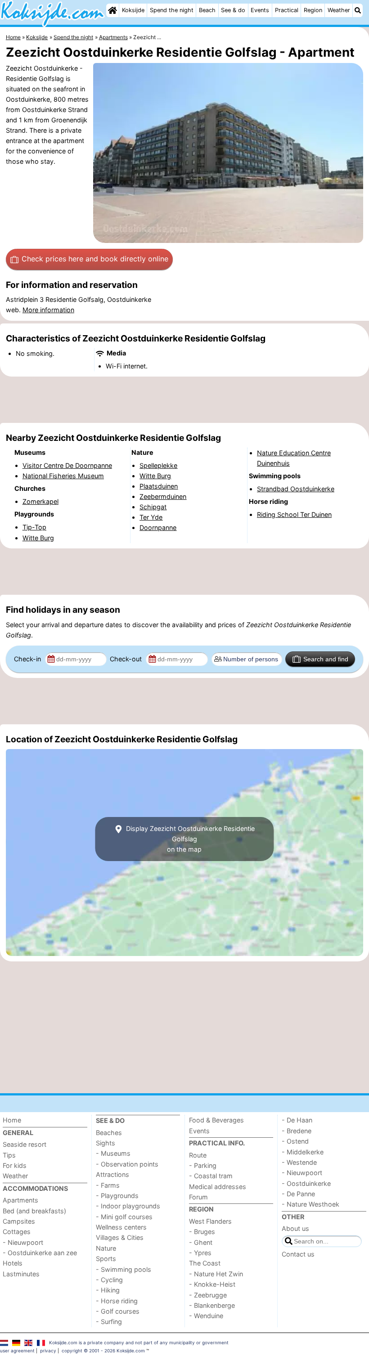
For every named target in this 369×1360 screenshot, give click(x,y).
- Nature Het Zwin (216, 1274)
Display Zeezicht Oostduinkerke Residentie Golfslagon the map (189, 839)
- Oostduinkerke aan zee (40, 1253)
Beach (207, 10)
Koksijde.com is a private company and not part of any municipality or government (139, 1342)
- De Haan (297, 1120)
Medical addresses (217, 1186)
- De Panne (298, 1194)
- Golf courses (118, 1311)
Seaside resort (24, 1144)
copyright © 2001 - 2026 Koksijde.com (103, 1350)
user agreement (17, 1350)
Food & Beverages (216, 1120)
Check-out (127, 659)
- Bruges (202, 1231)
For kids (15, 1165)
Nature (106, 1248)
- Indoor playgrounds (128, 1206)
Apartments (20, 1200)
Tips (9, 1155)
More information (48, 310)
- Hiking (108, 1290)
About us (295, 1228)
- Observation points (127, 1164)
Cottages (17, 1231)
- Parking (202, 1165)
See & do (233, 10)
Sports (106, 1258)
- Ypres (200, 1253)
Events (260, 10)
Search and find (325, 659)
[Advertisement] (184, 400)
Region (313, 10)
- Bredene (296, 1131)
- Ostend (295, 1141)
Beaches (109, 1132)
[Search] (358, 10)
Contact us (298, 1254)
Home (12, 1120)
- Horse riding (117, 1301)
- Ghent (200, 1242)
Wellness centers (121, 1227)
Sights (105, 1143)
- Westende (299, 1162)
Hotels (12, 1263)
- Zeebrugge (208, 1295)
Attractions (112, 1174)
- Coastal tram (211, 1176)
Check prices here (95, 258)
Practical (286, 10)
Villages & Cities (120, 1237)
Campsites (19, 1221)
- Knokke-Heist (212, 1284)
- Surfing (109, 1321)
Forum (198, 1197)
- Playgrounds (117, 1195)
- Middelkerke (303, 1152)
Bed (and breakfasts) (34, 1211)
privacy (48, 1350)
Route (198, 1155)
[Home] (112, 10)
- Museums (113, 1153)
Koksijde (133, 10)
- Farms (108, 1185)
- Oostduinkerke (306, 1183)
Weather (339, 10)
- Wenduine (206, 1316)
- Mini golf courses (124, 1217)
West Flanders (210, 1221)
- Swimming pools (123, 1269)
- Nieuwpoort (23, 1242)
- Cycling (109, 1280)
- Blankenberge (212, 1305)
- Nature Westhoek (310, 1204)
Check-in (28, 659)
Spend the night (172, 10)
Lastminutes (21, 1274)
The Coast (204, 1263)
